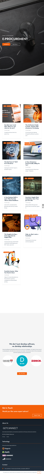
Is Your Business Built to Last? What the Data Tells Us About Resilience (11, 198)
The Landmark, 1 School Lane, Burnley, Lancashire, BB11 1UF (17, 468)
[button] (21, 369)
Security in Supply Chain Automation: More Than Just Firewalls (32, 198)
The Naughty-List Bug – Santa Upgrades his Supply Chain (11, 235)
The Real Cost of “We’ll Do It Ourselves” (10, 162)
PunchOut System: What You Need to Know (11, 272)
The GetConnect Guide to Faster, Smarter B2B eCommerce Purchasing (32, 126)
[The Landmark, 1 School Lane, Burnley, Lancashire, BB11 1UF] (3, 468)
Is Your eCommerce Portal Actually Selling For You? (32, 163)
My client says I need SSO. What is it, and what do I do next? (10, 126)
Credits (7, 436)
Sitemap (3, 436)
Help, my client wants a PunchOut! (31, 235)
